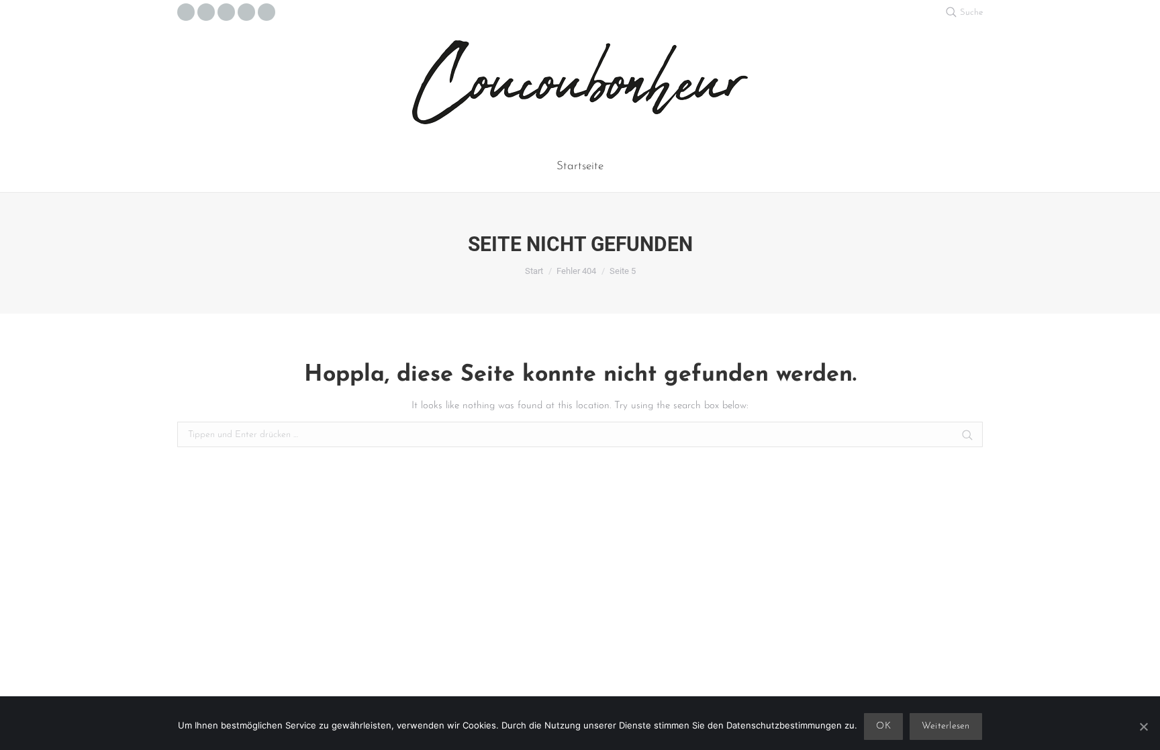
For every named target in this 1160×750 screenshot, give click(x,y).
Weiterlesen (946, 726)
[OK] (1143, 726)
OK (883, 726)
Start (534, 271)
